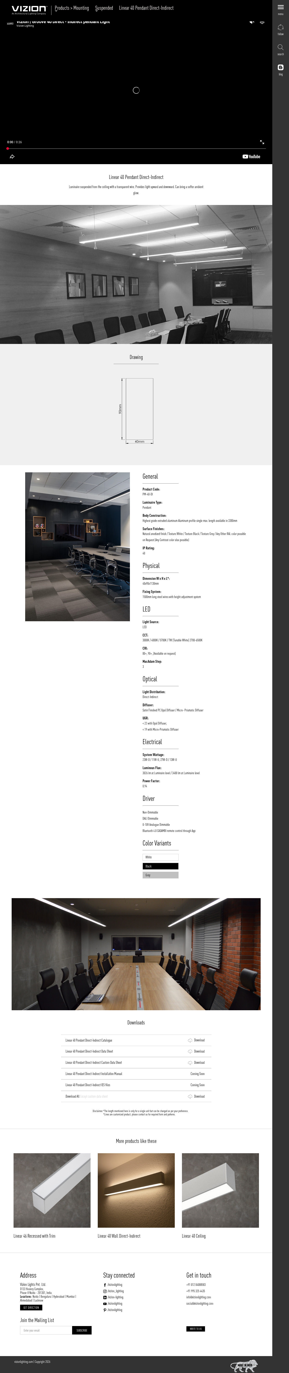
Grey (148, 875)
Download (198, 1040)
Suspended (105, 8)
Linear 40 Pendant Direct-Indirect (146, 8)
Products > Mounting (73, 8)
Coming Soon (197, 1074)
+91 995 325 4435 (195, 1291)
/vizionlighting (115, 1284)
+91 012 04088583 (196, 1284)
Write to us (196, 1328)
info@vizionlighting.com (198, 1297)
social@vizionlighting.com (199, 1303)
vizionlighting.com (23, 1361)
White (149, 857)
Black (148, 866)
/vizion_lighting (116, 1291)
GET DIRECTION (31, 1307)
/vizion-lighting (115, 1297)
